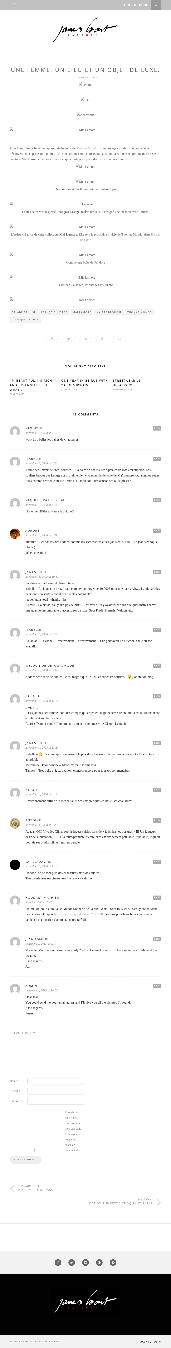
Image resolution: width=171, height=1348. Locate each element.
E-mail (15, 1091)
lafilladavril (38, 862)
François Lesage (54, 312)
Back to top (149, 1341)
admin (31, 986)
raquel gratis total (45, 500)
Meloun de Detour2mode (49, 666)
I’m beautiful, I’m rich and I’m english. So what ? (31, 385)
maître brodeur (109, 312)
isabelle (33, 459)
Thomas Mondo (86, 148)
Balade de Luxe (24, 312)
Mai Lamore (82, 312)
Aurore (32, 531)
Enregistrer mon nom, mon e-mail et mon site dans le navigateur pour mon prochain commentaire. (73, 1131)
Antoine (33, 820)
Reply (157, 428)
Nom (14, 1081)
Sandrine (34, 428)
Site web (15, 1101)
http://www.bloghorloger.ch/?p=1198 (78, 914)
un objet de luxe (25, 319)
